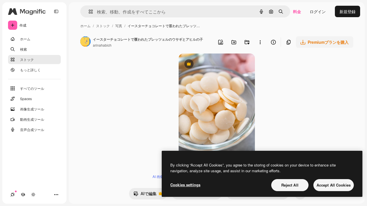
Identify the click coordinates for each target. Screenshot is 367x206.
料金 (297, 11)
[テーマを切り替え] (33, 194)
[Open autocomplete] (88, 11)
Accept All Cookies (334, 185)
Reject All (289, 185)
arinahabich (102, 45)
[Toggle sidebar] (56, 11)
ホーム (85, 25)
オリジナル (218, 65)
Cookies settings (185, 184)
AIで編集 (145, 195)
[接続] (12, 194)
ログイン (318, 11)
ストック (103, 25)
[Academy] (23, 194)
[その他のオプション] (260, 42)
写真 (118, 25)
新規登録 (347, 11)
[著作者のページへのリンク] (85, 42)
